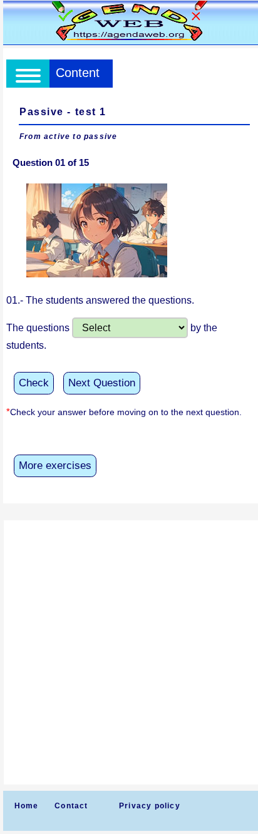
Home (26, 805)
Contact (71, 805)
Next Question (101, 383)
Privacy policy (149, 805)
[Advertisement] (129, 652)
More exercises (55, 465)
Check (34, 383)
